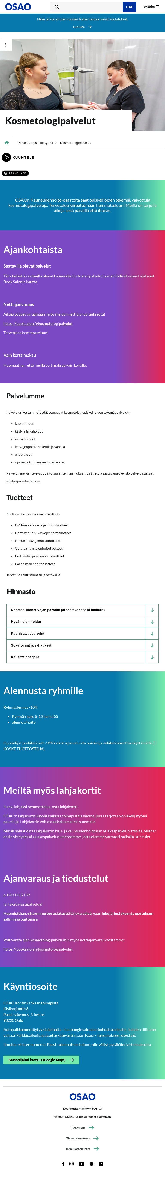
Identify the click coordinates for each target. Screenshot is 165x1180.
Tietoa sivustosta (78, 1138)
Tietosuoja (78, 1128)
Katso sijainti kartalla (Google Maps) (37, 1060)
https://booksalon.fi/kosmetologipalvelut (38, 323)
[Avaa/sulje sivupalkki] (6, 45)
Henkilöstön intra (78, 1149)
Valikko (149, 7)
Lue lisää (79, 27)
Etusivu (6, 142)
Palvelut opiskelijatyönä (35, 142)
